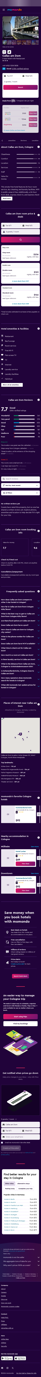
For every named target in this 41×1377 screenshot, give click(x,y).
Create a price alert (17, 964)
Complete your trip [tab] (25, 1188)
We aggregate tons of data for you (17, 1261)
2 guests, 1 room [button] (10, 82)
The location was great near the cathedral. (19, 445)
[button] (3, 9)
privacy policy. (5, 1154)
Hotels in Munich (10, 1202)
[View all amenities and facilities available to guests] (38, 328)
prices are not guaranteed (17, 1251)
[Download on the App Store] (20, 1358)
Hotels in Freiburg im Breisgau (14, 1221)
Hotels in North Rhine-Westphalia (12, 1276)
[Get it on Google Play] (7, 1358)
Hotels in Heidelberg (11, 1224)
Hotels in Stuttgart (10, 1215)
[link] (25, 864)
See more (35, 846)
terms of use (29, 1152)
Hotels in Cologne (30, 1276)
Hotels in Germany (30, 1274)
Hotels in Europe (17, 1274)
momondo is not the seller (13, 1257)
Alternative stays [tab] (23, 1183)
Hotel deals (6, 1274)
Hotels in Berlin (9, 1199)
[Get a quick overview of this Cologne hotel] (38, 147)
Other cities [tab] (9, 1183)
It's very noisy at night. (13, 469)
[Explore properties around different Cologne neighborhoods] (38, 837)
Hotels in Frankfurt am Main (13, 1205)
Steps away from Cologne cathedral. (17, 448)
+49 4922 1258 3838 (10, 66)
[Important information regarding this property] (38, 531)
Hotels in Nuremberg (11, 1218)
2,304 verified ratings (20, 69)
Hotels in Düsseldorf (11, 1211)
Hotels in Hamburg (10, 1208)
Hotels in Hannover (11, 1227)
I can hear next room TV (13, 466)
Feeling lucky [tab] (10, 1188)
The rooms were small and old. (16, 463)
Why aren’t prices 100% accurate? (16, 1265)
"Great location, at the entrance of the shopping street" (18, 452)
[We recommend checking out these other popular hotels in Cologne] (38, 797)
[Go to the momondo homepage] (14, 10)
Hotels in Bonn (9, 1230)
